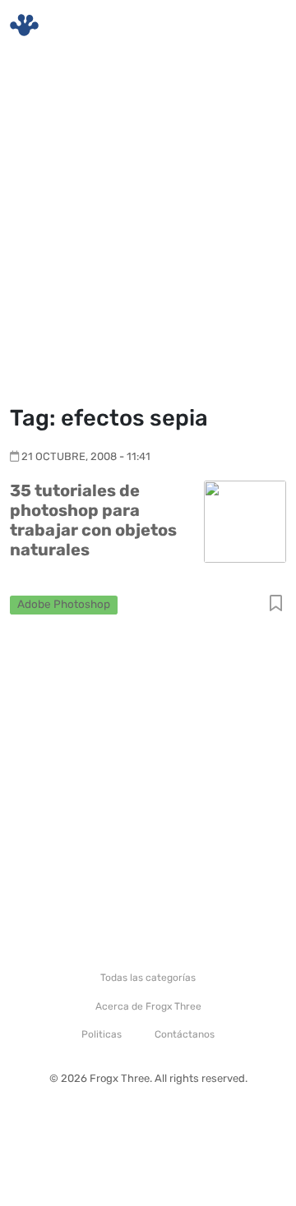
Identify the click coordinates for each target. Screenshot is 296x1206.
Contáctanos (185, 1034)
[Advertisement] (148, 230)
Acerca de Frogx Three (148, 1006)
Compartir (276, 604)
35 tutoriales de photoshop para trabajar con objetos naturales (93, 520)
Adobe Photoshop (63, 603)
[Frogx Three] (24, 25)
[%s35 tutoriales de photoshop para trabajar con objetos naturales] (245, 521)
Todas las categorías (148, 977)
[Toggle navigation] (264, 25)
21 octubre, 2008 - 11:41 (85, 456)
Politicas (101, 1034)
